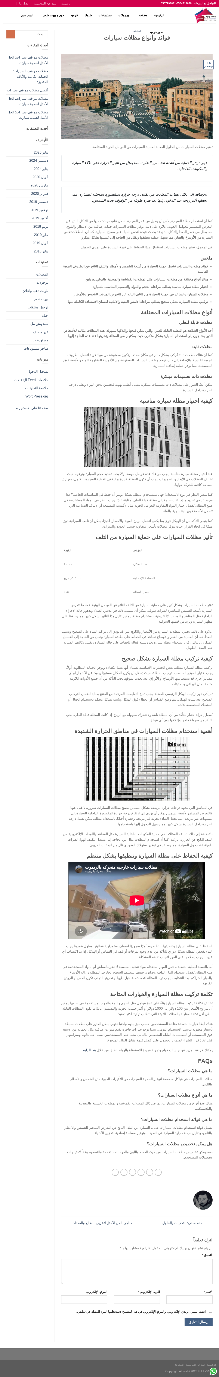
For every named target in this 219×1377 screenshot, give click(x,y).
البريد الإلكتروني (149, 1291)
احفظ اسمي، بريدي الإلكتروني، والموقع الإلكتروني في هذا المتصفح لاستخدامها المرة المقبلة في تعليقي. (141, 1311)
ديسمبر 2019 (38, 202)
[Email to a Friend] (141, 1172)
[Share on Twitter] (149, 1172)
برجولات (123, 15)
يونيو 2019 (40, 226)
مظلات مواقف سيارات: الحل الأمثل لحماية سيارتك (27, 60)
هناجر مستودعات (36, 348)
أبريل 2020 (40, 177)
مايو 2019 (41, 235)
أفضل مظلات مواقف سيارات (27, 90)
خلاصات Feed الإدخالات (31, 380)
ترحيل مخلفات (38, 307)
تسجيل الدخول (38, 371)
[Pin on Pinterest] (132, 1172)
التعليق (207, 1255)
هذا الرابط (89, 1050)
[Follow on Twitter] (9, 3)
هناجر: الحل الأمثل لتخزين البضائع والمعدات (101, 1223)
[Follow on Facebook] (14, 3)
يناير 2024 (41, 169)
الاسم (208, 1291)
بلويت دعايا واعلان (35, 291)
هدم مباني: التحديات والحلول (182, 1223)
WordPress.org (36, 396)
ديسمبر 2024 (38, 160)
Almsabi (184, 1371)
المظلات (42, 274)
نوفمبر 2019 (39, 210)
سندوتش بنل (39, 324)
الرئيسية (66, 3)
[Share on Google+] (123, 1172)
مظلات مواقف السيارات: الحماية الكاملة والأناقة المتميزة (30, 76)
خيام (45, 315)
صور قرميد (156, 32)
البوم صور (27, 15)
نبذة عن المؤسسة (45, 3)
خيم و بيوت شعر (53, 15)
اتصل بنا (24, 3)
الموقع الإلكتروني (96, 1291)
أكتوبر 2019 (39, 218)
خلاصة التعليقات (36, 388)
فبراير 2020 (39, 193)
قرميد (74, 15)
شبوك (88, 15)
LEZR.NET (208, 1371)
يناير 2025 (41, 152)
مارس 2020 (39, 185)
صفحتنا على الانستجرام (32, 408)
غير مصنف (40, 332)
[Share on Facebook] (158, 1172)
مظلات (143, 15)
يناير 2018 (41, 251)
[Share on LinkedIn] (115, 1172)
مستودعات (105, 15)
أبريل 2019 (40, 243)
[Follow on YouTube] (5, 3)
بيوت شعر (41, 299)
